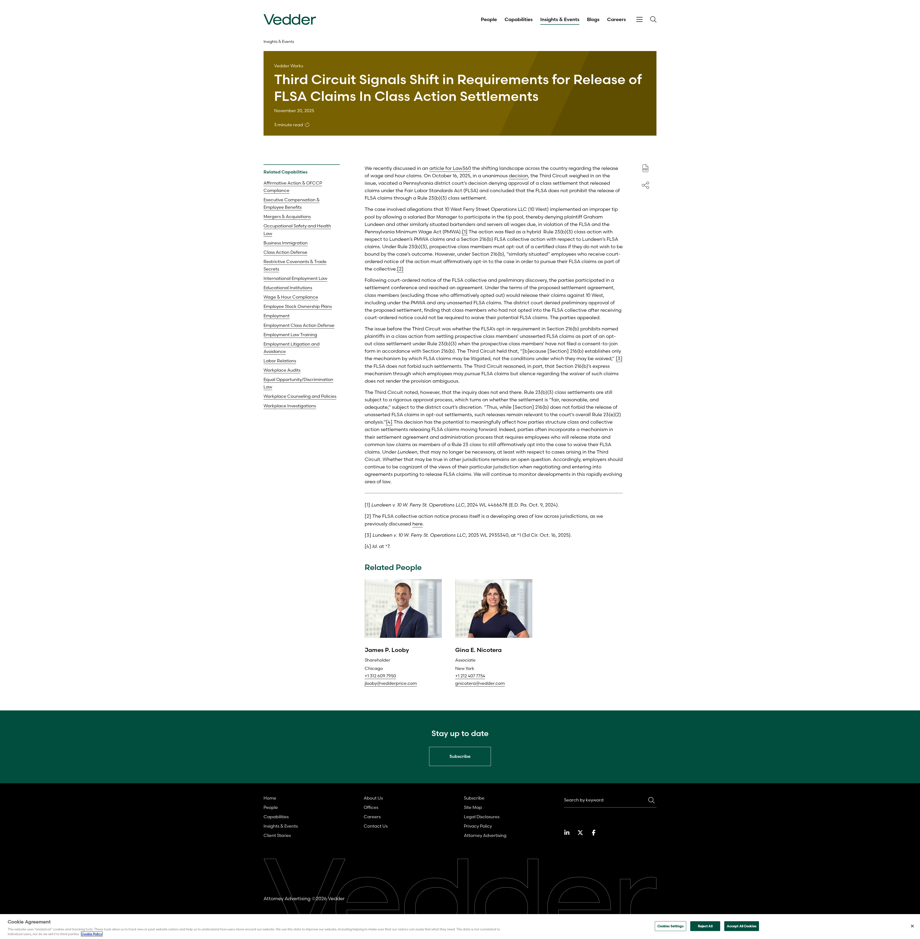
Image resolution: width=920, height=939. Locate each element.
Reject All (705, 926)
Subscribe (474, 798)
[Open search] (653, 19)
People (489, 19)
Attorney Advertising (485, 835)
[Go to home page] (290, 19)
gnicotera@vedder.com (480, 683)
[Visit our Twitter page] (580, 832)
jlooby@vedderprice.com (391, 683)
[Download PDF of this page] (645, 168)
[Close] (912, 926)
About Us (373, 798)
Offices (371, 807)
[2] (400, 269)
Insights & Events (559, 19)
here (417, 524)
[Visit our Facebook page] (594, 832)
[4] (389, 422)
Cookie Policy (91, 934)
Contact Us (376, 826)
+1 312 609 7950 (380, 676)
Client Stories (277, 835)
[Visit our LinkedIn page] (567, 832)
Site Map (473, 807)
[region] (460, 926)
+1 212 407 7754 (470, 676)
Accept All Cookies (741, 926)
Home (270, 798)
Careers (616, 19)
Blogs (593, 19)
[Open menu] (639, 19)
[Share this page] (645, 185)
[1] (464, 232)
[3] (619, 358)
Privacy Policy (478, 826)
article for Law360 (450, 168)
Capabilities (519, 19)
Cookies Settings (670, 926)
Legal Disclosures (482, 816)
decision (518, 176)
